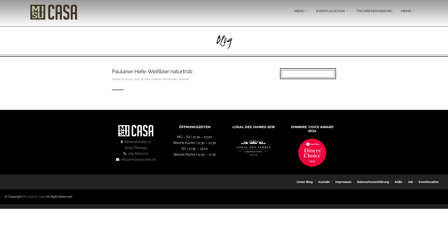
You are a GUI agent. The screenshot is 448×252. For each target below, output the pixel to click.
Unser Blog (305, 182)
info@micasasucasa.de (138, 159)
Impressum (343, 182)
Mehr (406, 11)
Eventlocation (330, 11)
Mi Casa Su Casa (34, 196)
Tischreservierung (374, 11)
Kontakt (324, 182)
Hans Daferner (153, 79)
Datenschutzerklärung (373, 182)
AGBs (398, 182)
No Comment (181, 79)
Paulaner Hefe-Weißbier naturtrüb (152, 71)
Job (410, 182)
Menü (299, 11)
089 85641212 (138, 153)
